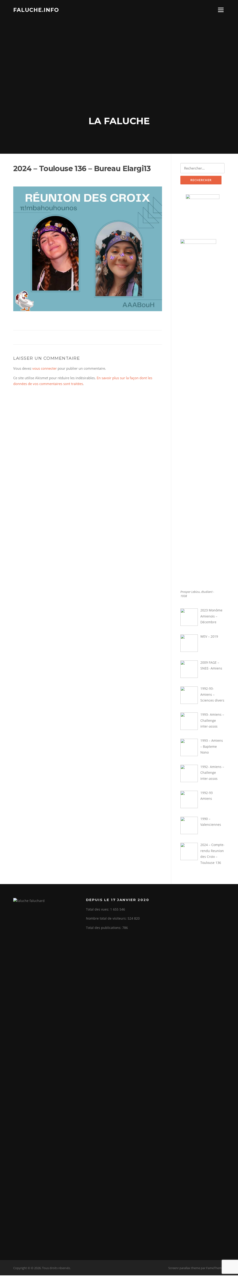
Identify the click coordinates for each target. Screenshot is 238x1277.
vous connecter (44, 368)
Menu (221, 9)
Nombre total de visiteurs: (107, 918)
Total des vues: (98, 909)
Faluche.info (36, 10)
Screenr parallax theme (184, 1268)
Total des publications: (104, 927)
